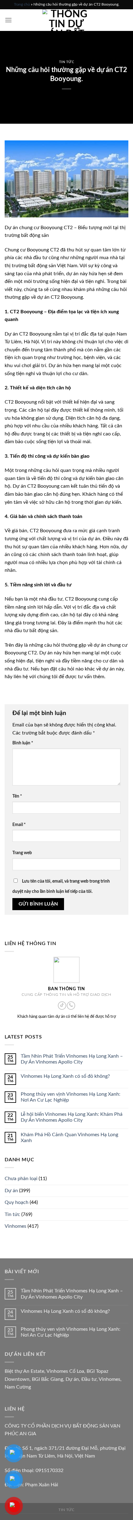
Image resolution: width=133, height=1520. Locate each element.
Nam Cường (18, 1387)
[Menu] (8, 20)
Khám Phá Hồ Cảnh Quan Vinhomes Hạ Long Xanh (69, 1137)
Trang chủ (22, 4)
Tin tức (66, 62)
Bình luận (22, 743)
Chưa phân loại (21, 1178)
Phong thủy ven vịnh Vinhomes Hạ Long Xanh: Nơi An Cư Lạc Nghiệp (70, 1097)
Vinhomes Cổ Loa (65, 1371)
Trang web (22, 852)
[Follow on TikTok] (62, 1005)
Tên (17, 796)
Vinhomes (15, 1226)
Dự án (11, 1190)
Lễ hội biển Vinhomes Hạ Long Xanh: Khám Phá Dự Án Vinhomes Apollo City (71, 1117)
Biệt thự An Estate (24, 1371)
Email (19, 824)
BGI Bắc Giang (47, 1379)
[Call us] (71, 1005)
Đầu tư (89, 1379)
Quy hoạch (16, 1202)
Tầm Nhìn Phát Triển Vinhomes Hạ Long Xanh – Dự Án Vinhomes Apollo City (72, 1059)
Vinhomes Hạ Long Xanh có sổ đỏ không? (65, 1076)
